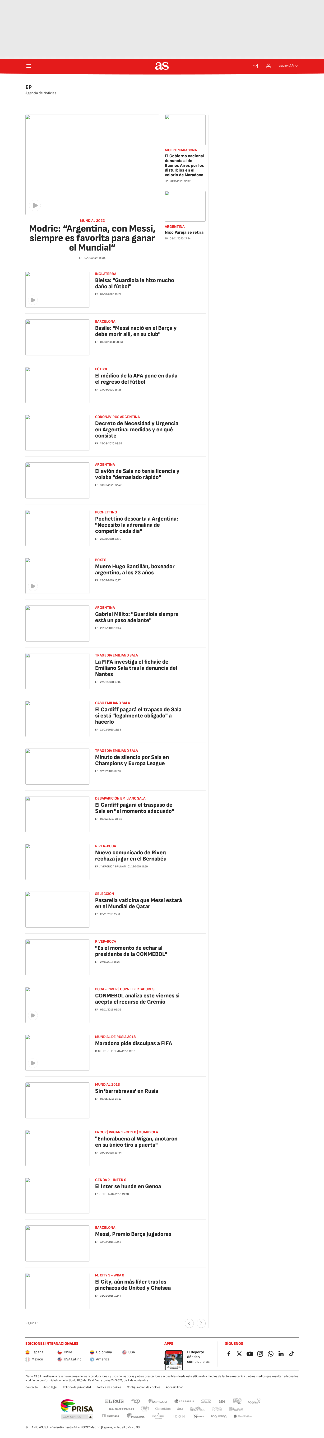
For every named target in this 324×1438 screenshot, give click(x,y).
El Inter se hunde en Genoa (128, 1186)
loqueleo (218, 1416)
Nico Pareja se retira (184, 232)
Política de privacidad (77, 1387)
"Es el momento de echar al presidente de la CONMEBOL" (131, 951)
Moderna (136, 1416)
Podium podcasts (158, 1416)
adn (237, 1401)
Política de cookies (109, 1387)
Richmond (110, 1416)
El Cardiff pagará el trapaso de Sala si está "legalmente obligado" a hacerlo (138, 715)
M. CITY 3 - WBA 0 (109, 1275)
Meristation (242, 1416)
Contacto (31, 1387)
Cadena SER (206, 1401)
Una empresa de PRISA (77, 1406)
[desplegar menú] (28, 66)
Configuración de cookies (143, 1387)
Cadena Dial (180, 1409)
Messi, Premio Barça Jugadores (133, 1234)
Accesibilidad (174, 1387)
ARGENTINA (175, 226)
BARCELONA (105, 1227)
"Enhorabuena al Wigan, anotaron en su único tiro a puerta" (136, 1141)
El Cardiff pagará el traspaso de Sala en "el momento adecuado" (134, 807)
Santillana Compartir (184, 1401)
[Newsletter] (255, 66)
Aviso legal (50, 1387)
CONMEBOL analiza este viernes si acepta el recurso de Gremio (137, 998)
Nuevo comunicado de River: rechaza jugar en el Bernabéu (131, 855)
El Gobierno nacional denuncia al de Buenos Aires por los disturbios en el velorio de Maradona (184, 165)
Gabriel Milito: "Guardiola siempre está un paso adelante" (137, 617)
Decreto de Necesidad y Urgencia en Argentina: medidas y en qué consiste (136, 429)
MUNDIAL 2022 (92, 221)
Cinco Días (163, 1409)
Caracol (254, 1401)
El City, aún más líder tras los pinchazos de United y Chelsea (133, 1284)
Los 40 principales (135, 1401)
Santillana (158, 1401)
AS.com (222, 1401)
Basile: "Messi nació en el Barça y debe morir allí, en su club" (136, 331)
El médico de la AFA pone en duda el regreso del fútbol (136, 378)
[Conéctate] (268, 66)
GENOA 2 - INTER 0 (110, 1180)
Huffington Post (121, 1409)
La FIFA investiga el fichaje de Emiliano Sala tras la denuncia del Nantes (136, 668)
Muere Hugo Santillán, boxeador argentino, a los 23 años (135, 569)
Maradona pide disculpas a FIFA (133, 1043)
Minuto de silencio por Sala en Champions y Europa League (132, 760)
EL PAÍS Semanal (197, 1409)
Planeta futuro (217, 1409)
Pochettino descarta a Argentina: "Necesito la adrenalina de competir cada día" (136, 525)
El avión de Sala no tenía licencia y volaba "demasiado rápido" (137, 474)
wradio (145, 1409)
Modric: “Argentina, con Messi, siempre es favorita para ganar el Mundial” (92, 238)
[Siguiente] (201, 1323)
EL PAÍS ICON (178, 1416)
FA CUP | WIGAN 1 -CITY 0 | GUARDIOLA (126, 1132)
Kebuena (236, 1409)
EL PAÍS (114, 1401)
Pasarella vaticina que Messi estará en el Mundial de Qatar (138, 903)
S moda (198, 1416)
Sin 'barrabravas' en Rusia (126, 1091)
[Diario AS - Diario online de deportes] (162, 66)
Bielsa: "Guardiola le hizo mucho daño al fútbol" (134, 283)
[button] (77, 1417)
